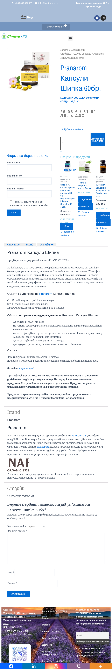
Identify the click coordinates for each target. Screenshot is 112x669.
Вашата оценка (16, 526)
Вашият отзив (17, 530)
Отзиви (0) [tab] (47, 244)
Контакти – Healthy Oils (54, 661)
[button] (70, 38)
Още (66, 226)
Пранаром (43, 446)
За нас (45, 618)
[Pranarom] (18, 464)
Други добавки (82, 53)
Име (10, 572)
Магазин (46, 624)
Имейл (12, 583)
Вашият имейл (14, 175)
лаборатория (79, 435)
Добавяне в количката (97, 139)
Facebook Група (50, 638)
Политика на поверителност (50, 653)
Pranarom (45, 294)
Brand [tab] (29, 244)
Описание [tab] (13, 244)
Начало (64, 49)
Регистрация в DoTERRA (54, 611)
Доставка (47, 645)
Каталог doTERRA (51, 631)
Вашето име (13, 162)
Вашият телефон (15, 188)
